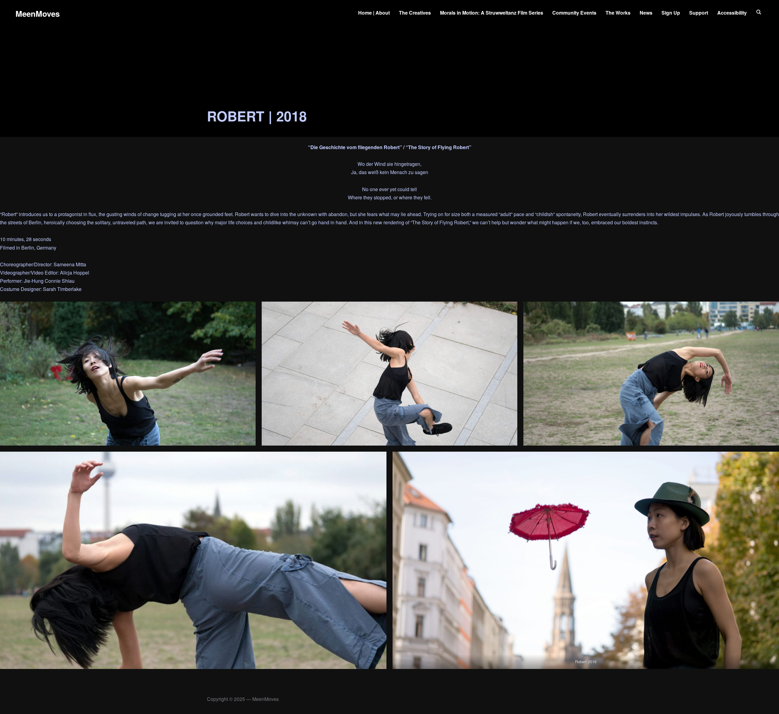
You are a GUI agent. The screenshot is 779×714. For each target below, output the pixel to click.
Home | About (374, 12)
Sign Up (671, 12)
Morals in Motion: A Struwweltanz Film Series (491, 12)
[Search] (759, 11)
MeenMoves (38, 13)
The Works (618, 12)
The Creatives (415, 12)
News (646, 12)
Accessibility (732, 12)
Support (698, 12)
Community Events (574, 12)
